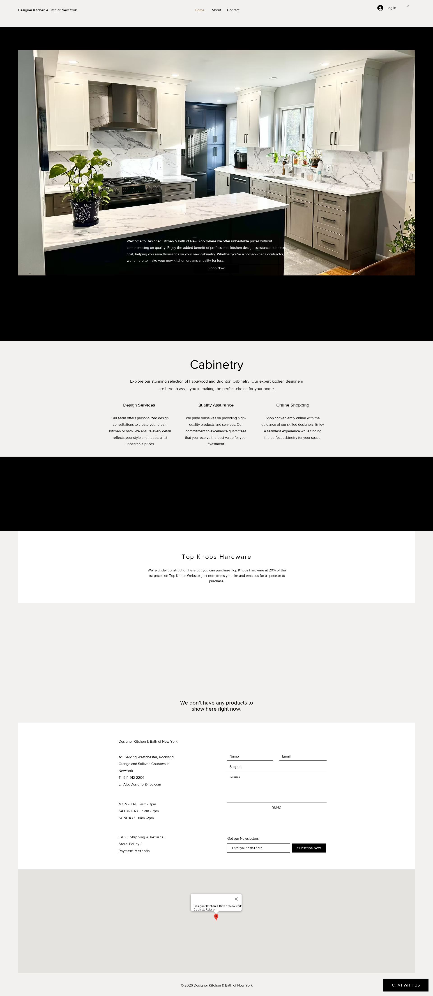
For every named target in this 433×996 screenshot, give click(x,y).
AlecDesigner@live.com (142, 784)
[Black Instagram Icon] (424, 493)
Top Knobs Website (184, 576)
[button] (408, 6)
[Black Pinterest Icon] (424, 511)
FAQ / (124, 837)
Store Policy (129, 844)
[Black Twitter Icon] (424, 502)
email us (252, 576)
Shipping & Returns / (148, 837)
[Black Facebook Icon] (424, 484)
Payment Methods (134, 851)
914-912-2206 (133, 777)
